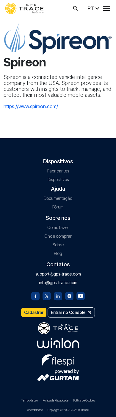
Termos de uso (29, 400)
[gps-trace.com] (24, 8)
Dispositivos (58, 179)
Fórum (58, 206)
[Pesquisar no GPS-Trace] (75, 8)
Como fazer (58, 227)
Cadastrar (33, 312)
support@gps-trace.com (58, 273)
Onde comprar (58, 236)
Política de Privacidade (55, 400)
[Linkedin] (58, 295)
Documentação (58, 198)
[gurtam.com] (58, 343)
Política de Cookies (84, 400)
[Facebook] (35, 295)
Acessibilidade (35, 410)
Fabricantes (58, 170)
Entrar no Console (68, 312)
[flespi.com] (58, 359)
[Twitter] (47, 295)
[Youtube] (80, 295)
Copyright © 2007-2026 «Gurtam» (68, 410)
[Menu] (106, 8)
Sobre (58, 244)
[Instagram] (69, 295)
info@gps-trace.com (58, 282)
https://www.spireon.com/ (31, 106)
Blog (58, 253)
